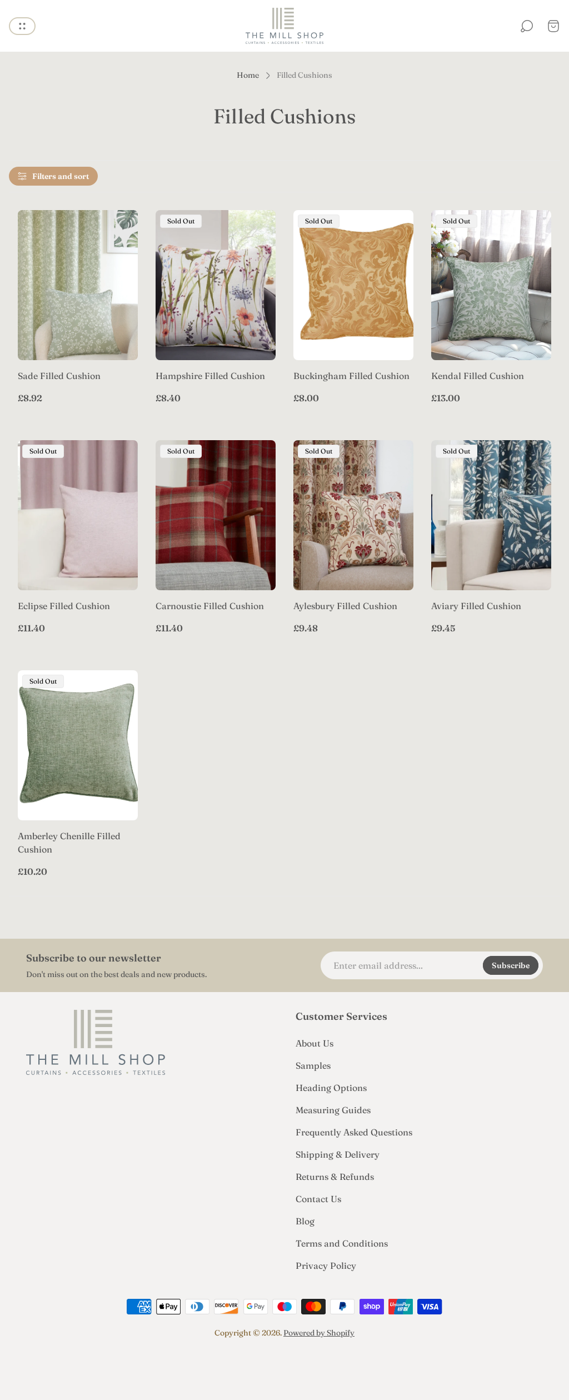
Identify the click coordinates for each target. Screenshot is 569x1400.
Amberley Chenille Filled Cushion (69, 842)
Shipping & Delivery (338, 1154)
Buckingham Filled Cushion (351, 375)
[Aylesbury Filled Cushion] (353, 515)
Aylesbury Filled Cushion (345, 605)
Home (248, 75)
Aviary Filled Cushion (476, 605)
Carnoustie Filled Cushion (210, 605)
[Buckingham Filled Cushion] (353, 285)
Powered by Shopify (319, 1333)
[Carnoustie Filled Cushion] (216, 515)
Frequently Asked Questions (354, 1132)
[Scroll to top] (284, 1364)
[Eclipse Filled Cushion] (78, 515)
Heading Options (331, 1087)
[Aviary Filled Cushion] (491, 515)
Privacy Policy (326, 1265)
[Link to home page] (95, 1042)
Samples (313, 1065)
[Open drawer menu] (22, 26)
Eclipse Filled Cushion (64, 605)
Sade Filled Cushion (59, 375)
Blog (305, 1221)
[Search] (527, 26)
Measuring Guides (333, 1109)
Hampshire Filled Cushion (210, 375)
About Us (314, 1043)
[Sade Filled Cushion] (78, 285)
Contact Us (318, 1198)
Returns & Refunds (335, 1176)
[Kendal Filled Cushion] (491, 285)
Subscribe (511, 965)
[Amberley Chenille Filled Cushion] (78, 745)
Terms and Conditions (342, 1243)
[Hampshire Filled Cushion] (216, 285)
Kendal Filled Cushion (477, 375)
